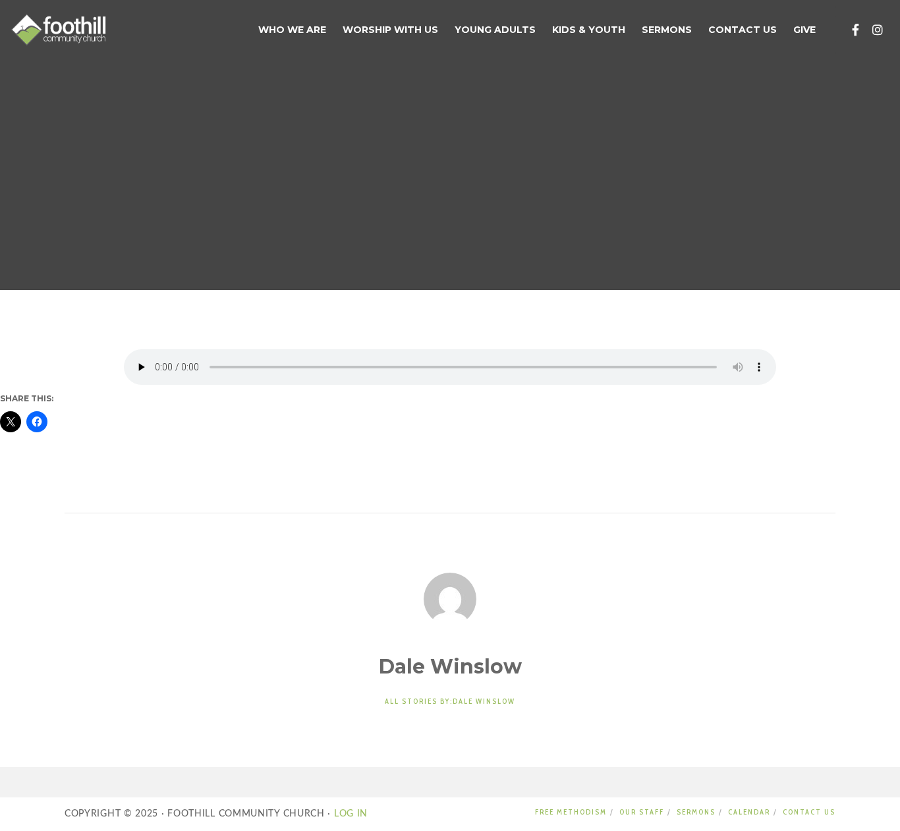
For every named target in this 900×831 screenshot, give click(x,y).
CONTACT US (809, 812)
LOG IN (349, 813)
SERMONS (696, 812)
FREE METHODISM (571, 812)
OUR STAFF (641, 812)
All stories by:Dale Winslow (450, 701)
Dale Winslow (366, 126)
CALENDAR (749, 812)
